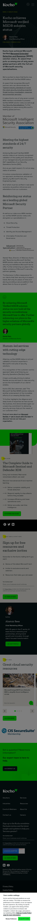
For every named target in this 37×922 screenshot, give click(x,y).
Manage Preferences (11, 918)
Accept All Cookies (24, 918)
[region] (18, 907)
